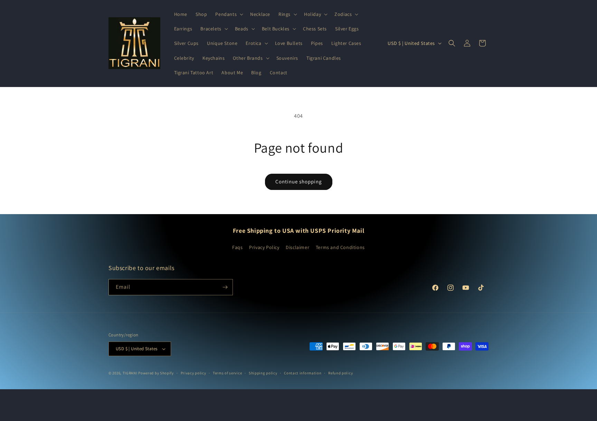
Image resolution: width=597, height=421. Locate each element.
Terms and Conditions (340, 247)
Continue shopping (298, 181)
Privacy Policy (264, 247)
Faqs (237, 247)
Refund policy (340, 373)
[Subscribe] (225, 287)
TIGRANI (130, 373)
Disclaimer (297, 247)
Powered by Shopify (156, 373)
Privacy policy (193, 373)
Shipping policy (263, 373)
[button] (228, 14)
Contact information (302, 373)
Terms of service (227, 373)
